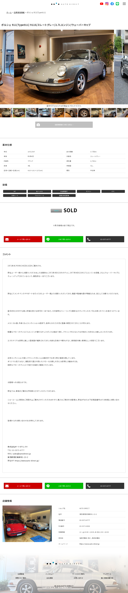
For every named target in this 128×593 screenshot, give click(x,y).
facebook (112, 3)
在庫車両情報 (19, 12)
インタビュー (49, 574)
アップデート (107, 574)
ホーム (9, 12)
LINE (117, 3)
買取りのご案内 (21, 578)
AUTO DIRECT (65, 4)
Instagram (106, 3)
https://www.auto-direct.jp (90, 544)
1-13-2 (18, 457)
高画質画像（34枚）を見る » (64, 125)
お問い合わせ (78, 578)
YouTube (101, 3)
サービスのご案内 (78, 574)
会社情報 (49, 578)
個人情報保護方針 (107, 578)
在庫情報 (21, 574)
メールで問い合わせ (23, 239)
